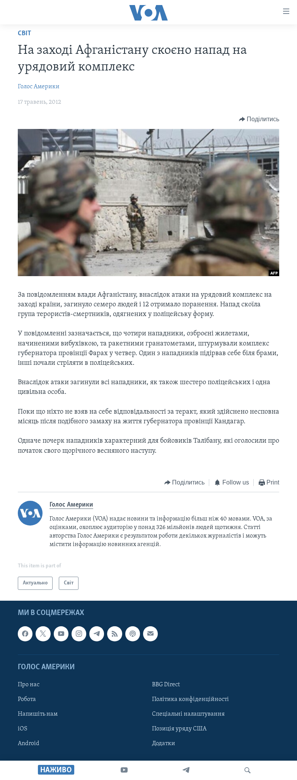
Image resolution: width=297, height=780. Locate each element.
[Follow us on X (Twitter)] (43, 633)
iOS (22, 729)
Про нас (28, 685)
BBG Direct (166, 685)
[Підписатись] (150, 633)
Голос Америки (39, 87)
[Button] (259, 119)
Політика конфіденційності (190, 699)
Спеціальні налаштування (188, 714)
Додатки (163, 743)
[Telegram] (186, 770)
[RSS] (114, 633)
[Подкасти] (132, 633)
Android (28, 743)
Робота (27, 699)
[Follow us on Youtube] (61, 633)
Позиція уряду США (179, 729)
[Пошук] (247, 770)
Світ (24, 33)
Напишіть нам (38, 714)
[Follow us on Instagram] (79, 633)
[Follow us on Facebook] (25, 633)
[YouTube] (124, 770)
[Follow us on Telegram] (96, 633)
